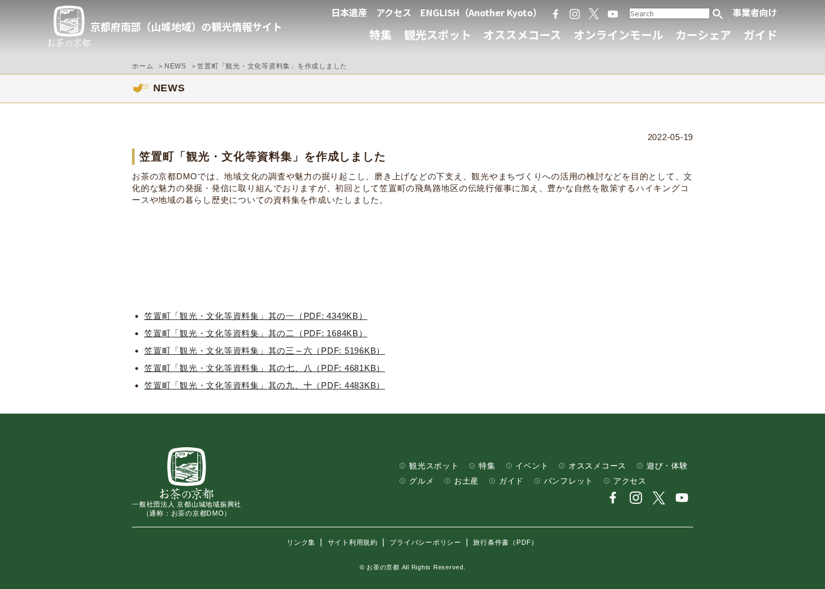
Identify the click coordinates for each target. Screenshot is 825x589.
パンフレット (569, 481)
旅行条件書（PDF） (505, 542)
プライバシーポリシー (425, 542)
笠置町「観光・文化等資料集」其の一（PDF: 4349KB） (256, 316)
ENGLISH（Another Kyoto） (481, 12)
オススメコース (522, 34)
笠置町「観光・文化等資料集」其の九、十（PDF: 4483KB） (264, 385)
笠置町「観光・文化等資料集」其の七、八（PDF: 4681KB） (264, 368)
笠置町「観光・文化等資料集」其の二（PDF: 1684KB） (256, 333)
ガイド (760, 34)
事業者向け (754, 12)
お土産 (466, 481)
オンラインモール (618, 34)
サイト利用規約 (353, 542)
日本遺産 (349, 12)
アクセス (393, 12)
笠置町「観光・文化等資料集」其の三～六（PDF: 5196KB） (264, 350)
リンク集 (301, 542)
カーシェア (703, 34)
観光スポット (437, 34)
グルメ (421, 481)
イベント (531, 466)
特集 (380, 34)
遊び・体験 (667, 466)
